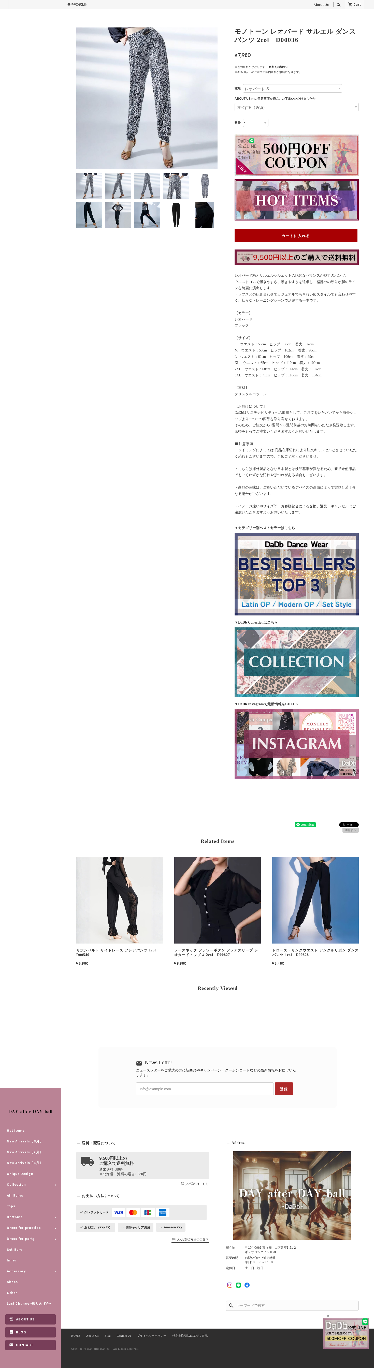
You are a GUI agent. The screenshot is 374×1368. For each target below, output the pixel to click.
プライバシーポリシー (151, 1335)
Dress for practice (24, 1228)
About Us (321, 5)
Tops (11, 1206)
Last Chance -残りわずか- (29, 1303)
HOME (75, 1335)
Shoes (12, 1282)
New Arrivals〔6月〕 (25, 1163)
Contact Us (124, 1335)
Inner (12, 1260)
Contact (24, 1345)
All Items (15, 1195)
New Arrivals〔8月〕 (25, 1141)
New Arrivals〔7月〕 (25, 1152)
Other (12, 1293)
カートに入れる (296, 235)
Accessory (16, 1271)
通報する (350, 830)
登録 (284, 1088)
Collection (16, 1184)
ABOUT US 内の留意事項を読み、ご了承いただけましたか (275, 98)
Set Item (14, 1250)
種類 (238, 88)
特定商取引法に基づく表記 (190, 1335)
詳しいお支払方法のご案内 (190, 1239)
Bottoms (15, 1217)
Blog (21, 1332)
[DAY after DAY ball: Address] (292, 1195)
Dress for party (21, 1239)
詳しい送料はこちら (195, 1184)
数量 (238, 123)
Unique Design (20, 1174)
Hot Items (16, 1130)
